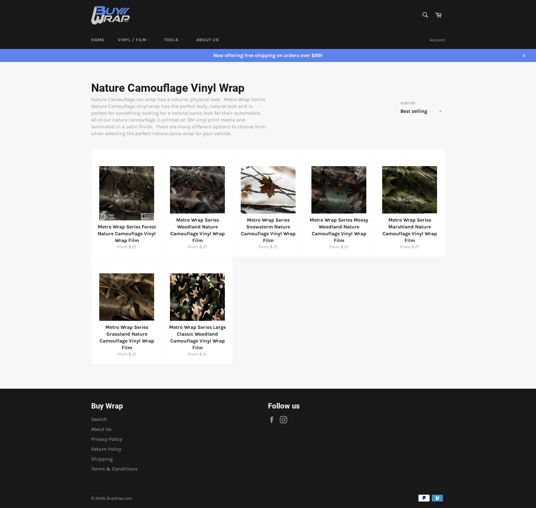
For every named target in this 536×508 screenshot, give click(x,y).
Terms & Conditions (114, 469)
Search (99, 419)
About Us (207, 39)
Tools (172, 39)
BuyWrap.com (119, 498)
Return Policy (106, 449)
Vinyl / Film (133, 39)
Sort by (407, 103)
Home (97, 39)
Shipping (102, 459)
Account (437, 40)
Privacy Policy (106, 439)
